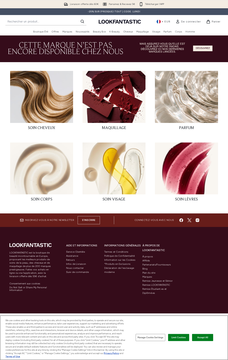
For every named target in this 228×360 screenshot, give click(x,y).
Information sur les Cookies (119, 260)
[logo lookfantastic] (120, 21)
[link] (188, 21)
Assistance (72, 255)
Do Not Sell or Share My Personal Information (28, 289)
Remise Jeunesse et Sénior (157, 280)
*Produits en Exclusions (117, 264)
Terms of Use (12, 356)
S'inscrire (89, 220)
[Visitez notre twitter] (189, 220)
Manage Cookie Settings (150, 337)
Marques (147, 276)
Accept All (202, 337)
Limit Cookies (178, 337)
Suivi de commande (77, 272)
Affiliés (146, 260)
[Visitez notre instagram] (197, 220)
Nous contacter (75, 268)
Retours (70, 260)
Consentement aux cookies (24, 283)
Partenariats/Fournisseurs (156, 264)
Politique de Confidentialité (119, 255)
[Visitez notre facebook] (181, 220)
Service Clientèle (75, 251)
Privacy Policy (111, 353)
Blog (145, 268)
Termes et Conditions (116, 251)
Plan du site (148, 272)
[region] (114, 337)
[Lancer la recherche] (82, 21)
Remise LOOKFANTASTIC (156, 285)
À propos (147, 256)
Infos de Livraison (76, 264)
